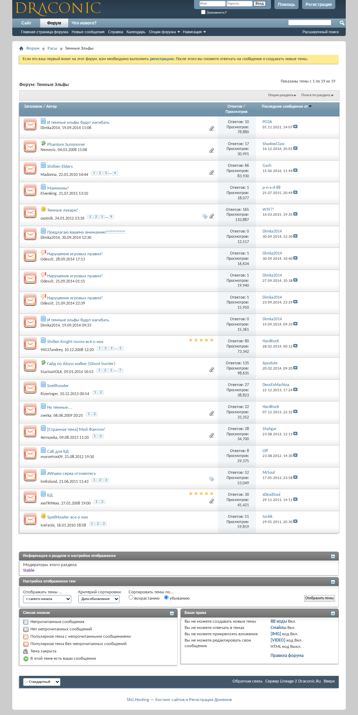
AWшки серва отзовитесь (71, 473)
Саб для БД (58, 451)
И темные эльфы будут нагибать (78, 320)
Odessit (47, 259)
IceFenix (48, 525)
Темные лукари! (62, 210)
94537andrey (51, 350)
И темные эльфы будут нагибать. (78, 122)
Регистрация (319, 4)
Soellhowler (58, 386)
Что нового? (84, 23)
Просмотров (236, 112)
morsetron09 (52, 457)
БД (49, 495)
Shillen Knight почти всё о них (75, 341)
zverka (46, 416)
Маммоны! (58, 188)
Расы (52, 48)
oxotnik (47, 218)
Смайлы (278, 627)
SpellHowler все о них (67, 517)
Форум (54, 23)
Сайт (26, 23)
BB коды (279, 621)
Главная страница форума (44, 32)
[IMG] (276, 634)
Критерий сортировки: (100, 592)
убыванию (179, 598)
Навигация (192, 32)
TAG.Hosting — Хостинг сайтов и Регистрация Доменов (179, 700)
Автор (51, 107)
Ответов (235, 107)
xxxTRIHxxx (50, 503)
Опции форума (162, 32)
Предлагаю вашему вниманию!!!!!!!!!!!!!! (86, 232)
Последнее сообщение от (285, 107)
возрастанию (146, 598)
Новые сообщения (88, 32)
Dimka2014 (50, 128)
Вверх (329, 681)
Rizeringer (49, 394)
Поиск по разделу (315, 95)
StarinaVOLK (51, 372)
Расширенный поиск (320, 32)
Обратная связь (247, 681)
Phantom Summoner (66, 144)
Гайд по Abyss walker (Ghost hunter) (81, 364)
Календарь (136, 32)
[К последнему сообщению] (295, 127)
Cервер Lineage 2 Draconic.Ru (293, 681)
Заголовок (33, 107)
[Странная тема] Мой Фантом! (76, 429)
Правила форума (287, 655)
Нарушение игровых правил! (75, 254)
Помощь (286, 4)
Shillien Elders (60, 166)
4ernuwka (49, 438)
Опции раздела (280, 95)
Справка (115, 32)
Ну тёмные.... (59, 407)
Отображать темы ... (42, 592)
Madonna (49, 174)
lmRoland (49, 481)
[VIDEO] (278, 640)
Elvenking (49, 194)
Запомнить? (216, 12)
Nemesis (48, 150)
